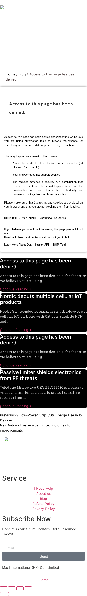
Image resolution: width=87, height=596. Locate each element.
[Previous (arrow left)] (3, 594)
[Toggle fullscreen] (20, 588)
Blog (22, 74)
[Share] (11, 588)
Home (10, 74)
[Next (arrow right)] (11, 594)
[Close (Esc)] (3, 588)
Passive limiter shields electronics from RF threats (41, 375)
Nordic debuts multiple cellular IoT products (41, 299)
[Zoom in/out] (28, 588)
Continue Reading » (15, 289)
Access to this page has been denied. (35, 264)
